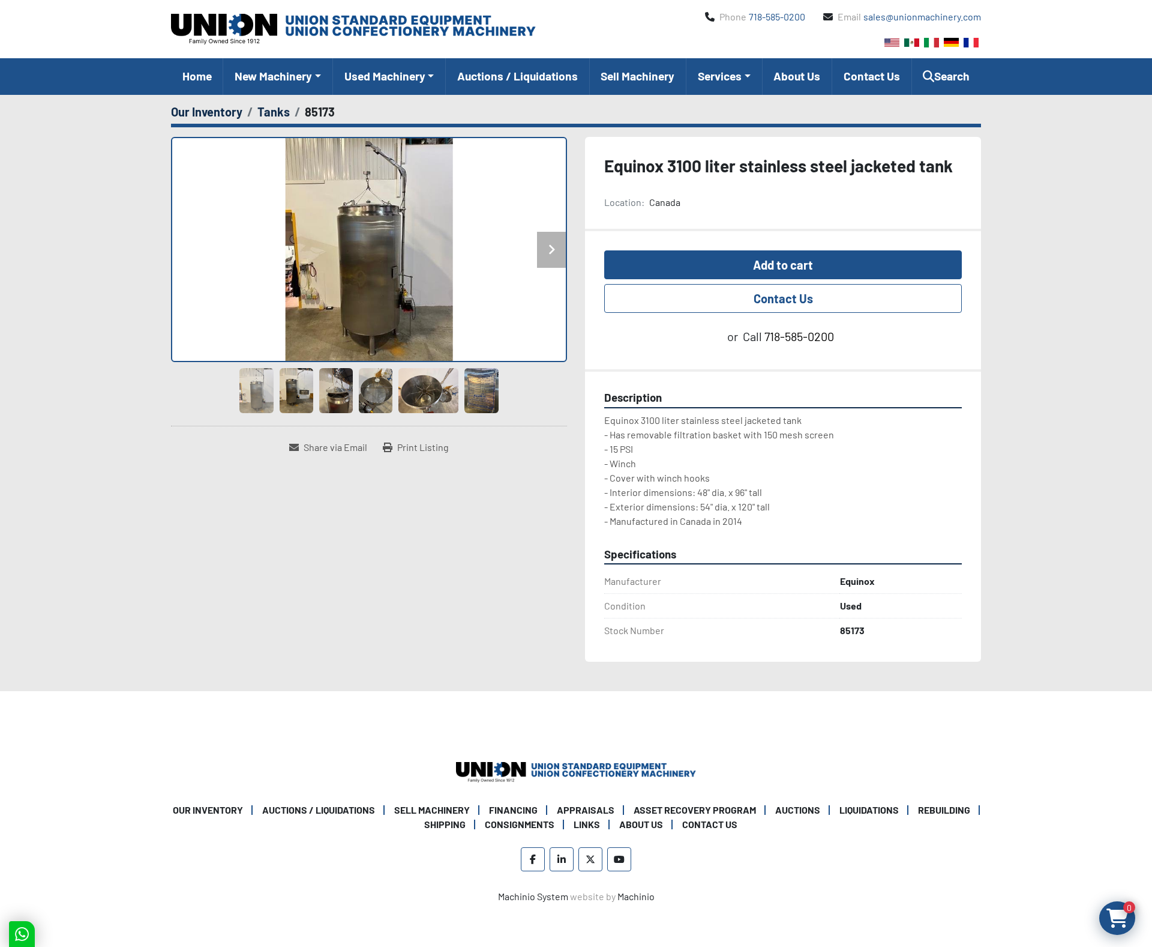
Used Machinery (384, 76)
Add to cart (783, 265)
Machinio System (533, 896)
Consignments (519, 824)
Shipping (445, 824)
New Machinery (273, 76)
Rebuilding (944, 809)
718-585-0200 (777, 16)
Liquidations (869, 809)
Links (587, 824)
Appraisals (585, 809)
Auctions (797, 809)
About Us (796, 76)
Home (197, 76)
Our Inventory (208, 809)
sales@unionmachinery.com (922, 16)
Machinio (636, 896)
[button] (277, 76)
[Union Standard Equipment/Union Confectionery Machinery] (576, 770)
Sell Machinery (637, 76)
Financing (513, 809)
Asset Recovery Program (695, 809)
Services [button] (720, 76)
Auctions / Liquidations (517, 76)
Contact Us (872, 76)
